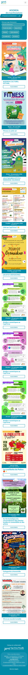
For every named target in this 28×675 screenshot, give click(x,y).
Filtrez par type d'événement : (9, 22)
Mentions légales (14, 669)
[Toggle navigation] (25, 2)
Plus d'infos (14, 86)
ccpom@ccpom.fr (14, 659)
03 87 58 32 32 (15, 657)
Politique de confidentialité (14, 645)
